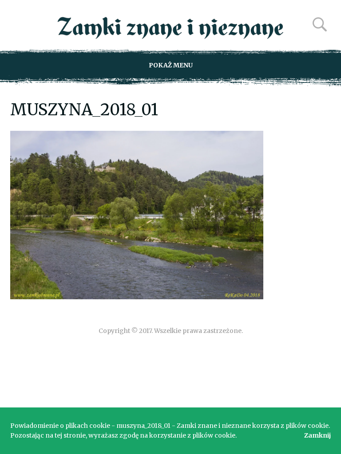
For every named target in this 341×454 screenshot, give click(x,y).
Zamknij (317, 435)
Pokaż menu (171, 65)
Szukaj (320, 24)
